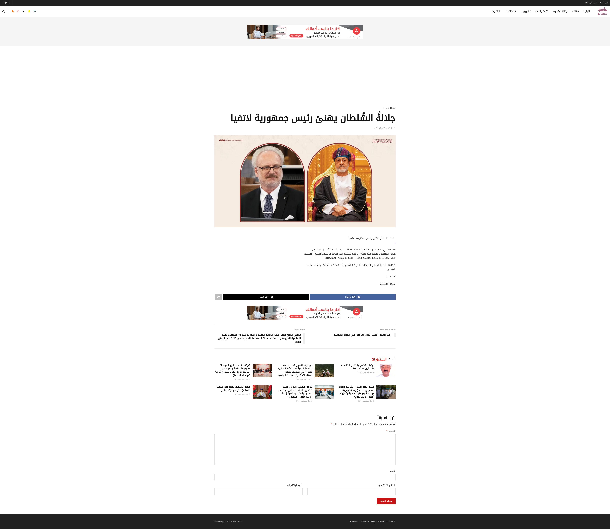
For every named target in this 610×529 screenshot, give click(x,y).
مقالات (575, 11)
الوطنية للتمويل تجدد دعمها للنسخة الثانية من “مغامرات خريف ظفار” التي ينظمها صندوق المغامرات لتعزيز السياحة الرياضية (294, 370)
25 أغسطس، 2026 (365, 372)
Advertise (382, 522)
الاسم (393, 471)
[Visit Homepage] (603, 11)
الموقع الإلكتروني (387, 485)
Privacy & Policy (367, 522)
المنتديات (496, 11)
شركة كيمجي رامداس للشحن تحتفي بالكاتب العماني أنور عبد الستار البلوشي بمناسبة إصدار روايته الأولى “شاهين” (295, 392)
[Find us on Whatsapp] (35, 11)
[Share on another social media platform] (218, 297)
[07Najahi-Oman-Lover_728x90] (305, 32)
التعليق (391, 431)
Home (393, 108)
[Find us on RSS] (13, 11)
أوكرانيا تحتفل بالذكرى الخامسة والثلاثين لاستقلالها (357, 367)
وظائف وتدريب (560, 11)
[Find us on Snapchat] (29, 11)
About (392, 522)
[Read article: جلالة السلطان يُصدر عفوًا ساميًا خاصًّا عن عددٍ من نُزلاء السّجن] (262, 392)
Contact (353, 522)
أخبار (588, 11)
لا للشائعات (511, 11)
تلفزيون (526, 11)
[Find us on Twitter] (23, 11)
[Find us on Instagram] (18, 11)
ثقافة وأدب (542, 11)
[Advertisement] (305, 72)
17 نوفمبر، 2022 (387, 128)
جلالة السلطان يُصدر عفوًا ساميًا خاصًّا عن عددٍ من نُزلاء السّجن (233, 388)
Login (5, 3)
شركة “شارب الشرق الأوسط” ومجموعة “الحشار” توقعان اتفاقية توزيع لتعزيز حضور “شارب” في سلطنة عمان (232, 370)
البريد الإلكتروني (295, 485)
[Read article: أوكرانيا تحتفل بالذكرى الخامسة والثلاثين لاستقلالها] (386, 370)
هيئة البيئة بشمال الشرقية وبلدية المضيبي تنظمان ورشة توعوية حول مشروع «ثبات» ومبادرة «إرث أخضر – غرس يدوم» (356, 392)
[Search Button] (3, 11)
